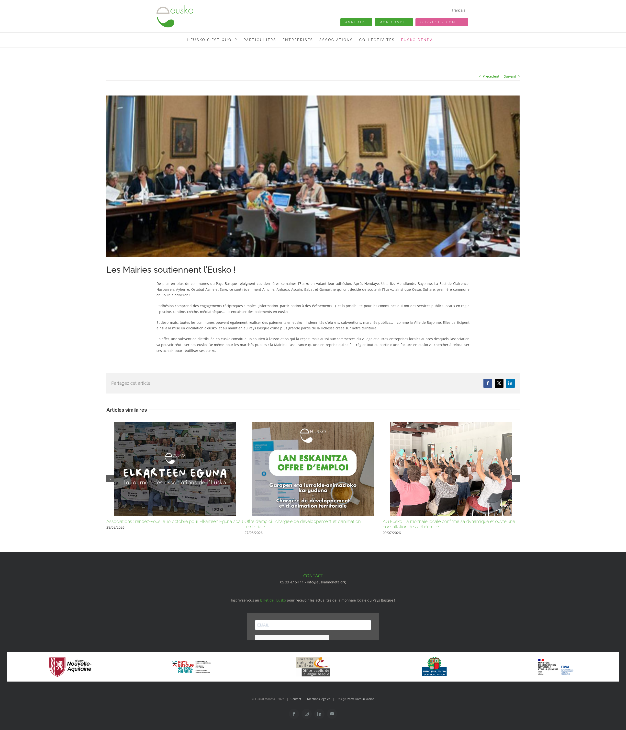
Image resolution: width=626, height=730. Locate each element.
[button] (110, 478)
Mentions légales (318, 699)
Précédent (491, 76)
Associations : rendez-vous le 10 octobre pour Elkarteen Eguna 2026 (174, 521)
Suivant (510, 76)
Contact (296, 699)
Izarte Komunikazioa (360, 699)
